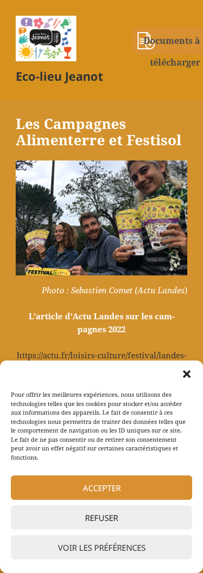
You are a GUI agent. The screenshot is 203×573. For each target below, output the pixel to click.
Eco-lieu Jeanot (59, 76)
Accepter (102, 487)
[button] (186, 374)
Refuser (101, 517)
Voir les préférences (102, 547)
